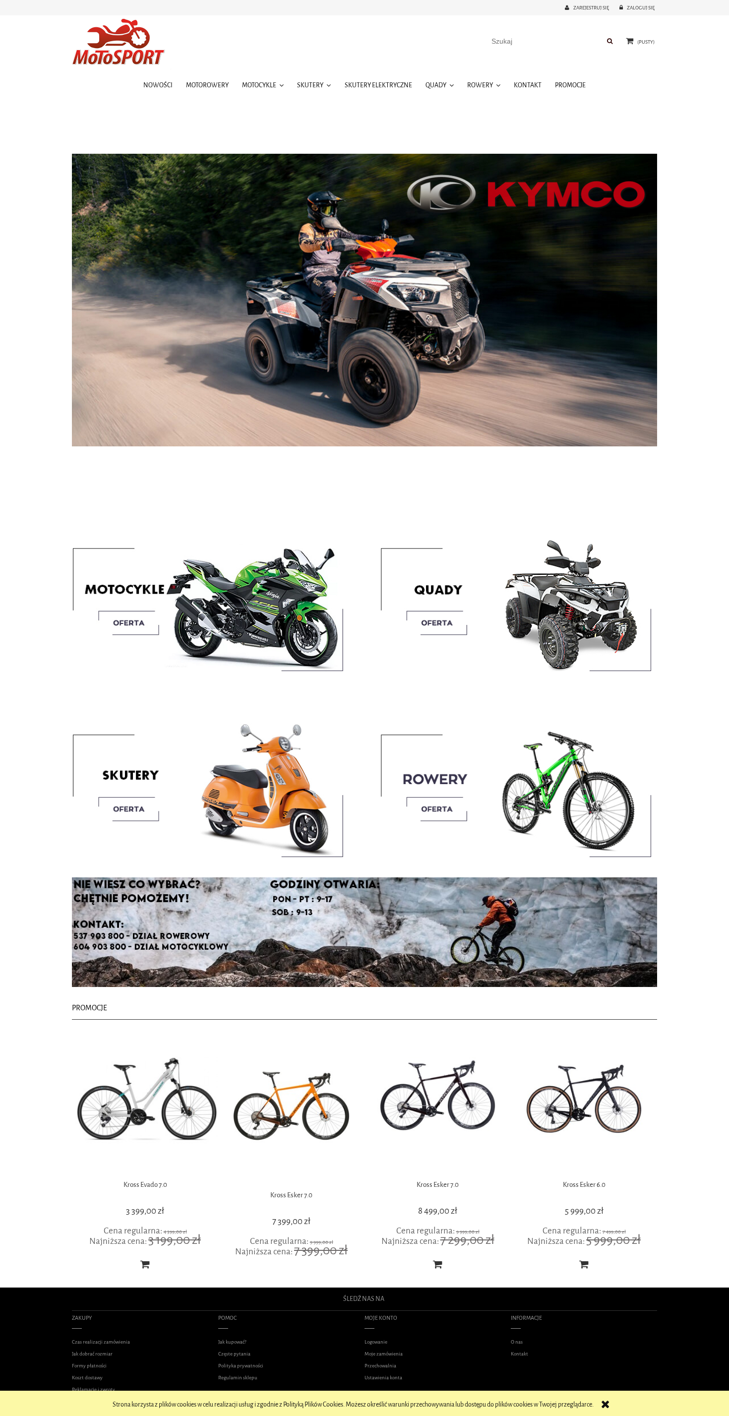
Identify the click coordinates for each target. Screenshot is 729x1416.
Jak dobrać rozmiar (92, 1354)
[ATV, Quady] (510, 601)
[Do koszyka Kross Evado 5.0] (584, 1264)
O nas (517, 1342)
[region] (364, 300)
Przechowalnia (380, 1365)
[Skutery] (218, 788)
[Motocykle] (218, 601)
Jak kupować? (232, 1342)
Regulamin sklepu (237, 1377)
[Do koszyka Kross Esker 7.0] (291, 1264)
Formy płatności (89, 1365)
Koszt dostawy (87, 1377)
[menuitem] (158, 85)
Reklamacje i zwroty (93, 1389)
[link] (364, 300)
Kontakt (519, 1354)
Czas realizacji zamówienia (101, 1342)
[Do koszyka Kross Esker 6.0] (437, 1264)
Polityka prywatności (240, 1365)
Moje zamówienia (383, 1354)
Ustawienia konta (383, 1377)
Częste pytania (234, 1354)
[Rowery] (510, 788)
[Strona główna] (121, 43)
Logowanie (375, 1342)
